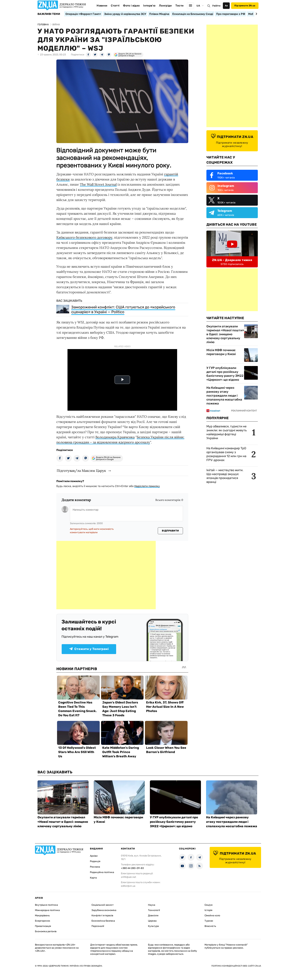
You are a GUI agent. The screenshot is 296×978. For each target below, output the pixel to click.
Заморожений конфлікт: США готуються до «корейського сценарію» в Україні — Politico (123, 309)
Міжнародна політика (47, 910)
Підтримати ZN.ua (244, 5)
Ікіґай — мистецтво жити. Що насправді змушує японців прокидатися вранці (224, 476)
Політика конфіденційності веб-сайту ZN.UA (236, 966)
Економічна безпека (103, 920)
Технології (154, 910)
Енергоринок (42, 920)
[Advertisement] (106, 575)
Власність (210, 926)
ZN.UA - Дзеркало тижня (232, 260)
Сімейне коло (212, 915)
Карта (93, 877)
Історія (208, 910)
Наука (151, 904)
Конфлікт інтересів (102, 915)
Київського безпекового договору (84, 237)
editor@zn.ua (128, 885)
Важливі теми (49, 14)
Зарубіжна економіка (103, 910)
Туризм (209, 920)
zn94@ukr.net (128, 877)
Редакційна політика (102, 872)
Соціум (209, 904)
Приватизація (43, 926)
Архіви (94, 855)
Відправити (170, 530)
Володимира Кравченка (115, 437)
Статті (115, 5)
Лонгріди (165, 5)
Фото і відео (131, 5)
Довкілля (153, 915)
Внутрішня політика (46, 904)
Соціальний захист (102, 904)
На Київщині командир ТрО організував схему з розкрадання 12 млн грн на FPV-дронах (226, 454)
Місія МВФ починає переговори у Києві (221, 352)
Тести (179, 5)
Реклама (95, 866)
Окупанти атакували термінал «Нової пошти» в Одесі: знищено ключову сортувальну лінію (225, 334)
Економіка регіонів (46, 931)
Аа (226, 5)
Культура (153, 926)
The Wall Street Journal (98, 184)
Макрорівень (42, 915)
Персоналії (97, 926)
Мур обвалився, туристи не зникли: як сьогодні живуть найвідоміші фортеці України (226, 432)
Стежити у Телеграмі (91, 649)
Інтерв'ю (149, 5)
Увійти (216, 5)
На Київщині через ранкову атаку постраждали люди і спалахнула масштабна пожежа (224, 395)
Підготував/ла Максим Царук (81, 470)
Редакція (95, 861)
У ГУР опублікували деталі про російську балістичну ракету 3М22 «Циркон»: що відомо (224, 374)
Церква (152, 920)
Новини (102, 5)
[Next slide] (255, 14)
